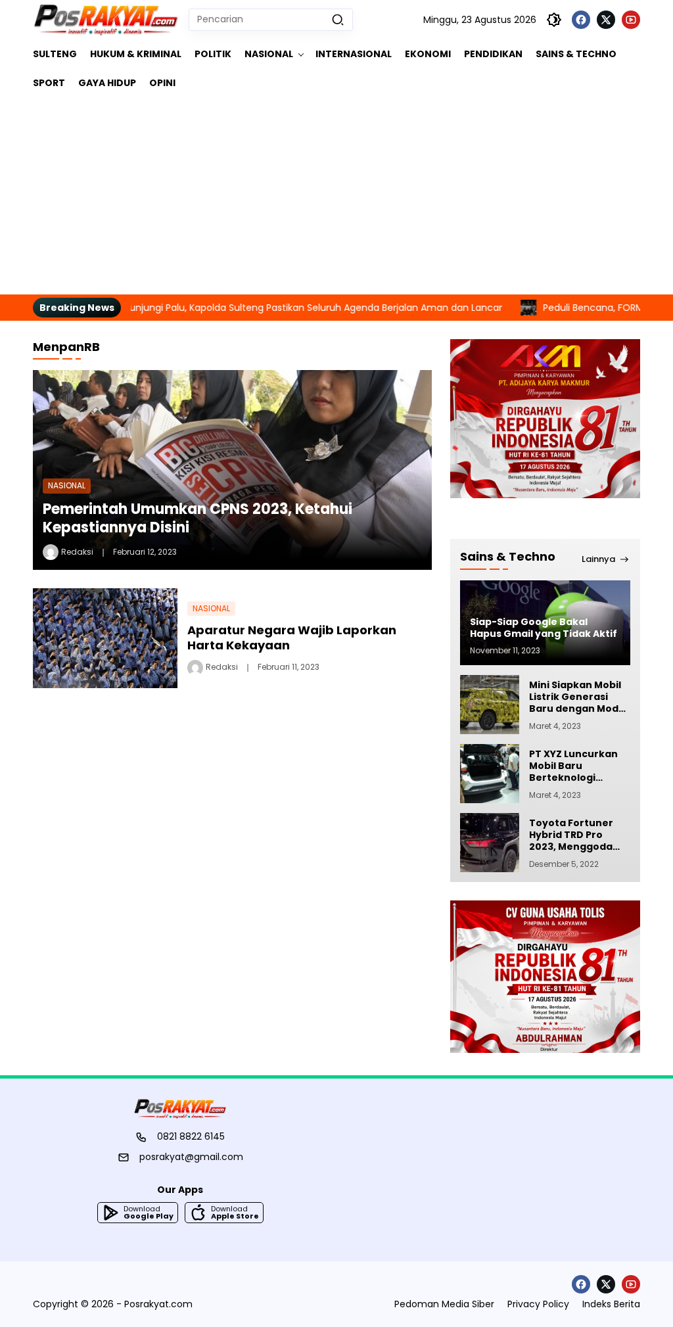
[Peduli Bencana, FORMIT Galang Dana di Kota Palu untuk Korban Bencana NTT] (494, 307)
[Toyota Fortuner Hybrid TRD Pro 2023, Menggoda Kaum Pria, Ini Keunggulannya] (489, 842)
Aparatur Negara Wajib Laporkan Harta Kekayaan (291, 637)
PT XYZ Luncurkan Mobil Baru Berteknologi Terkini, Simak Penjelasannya (573, 766)
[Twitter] (606, 20)
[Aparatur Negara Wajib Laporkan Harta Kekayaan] (105, 638)
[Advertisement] (336, 196)
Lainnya (598, 559)
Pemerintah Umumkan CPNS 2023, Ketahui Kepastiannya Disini (197, 518)
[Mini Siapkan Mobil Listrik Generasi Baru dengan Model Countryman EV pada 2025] (489, 704)
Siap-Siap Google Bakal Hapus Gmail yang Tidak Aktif (543, 628)
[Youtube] (631, 20)
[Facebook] (581, 20)
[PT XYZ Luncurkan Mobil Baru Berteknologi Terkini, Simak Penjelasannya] (489, 773)
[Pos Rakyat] (106, 19)
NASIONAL (66, 485)
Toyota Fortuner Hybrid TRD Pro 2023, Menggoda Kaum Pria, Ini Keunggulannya (571, 835)
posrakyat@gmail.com (191, 1156)
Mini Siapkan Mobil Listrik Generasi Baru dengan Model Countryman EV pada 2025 (578, 697)
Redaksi (77, 551)
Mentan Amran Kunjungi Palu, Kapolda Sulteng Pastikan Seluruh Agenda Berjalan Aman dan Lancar (243, 307)
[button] (338, 20)
